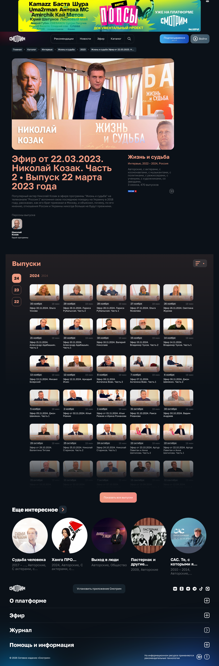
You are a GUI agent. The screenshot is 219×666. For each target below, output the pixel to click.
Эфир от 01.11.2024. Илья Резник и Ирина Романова (111, 414)
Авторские (135, 169)
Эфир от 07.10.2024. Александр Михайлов (109, 486)
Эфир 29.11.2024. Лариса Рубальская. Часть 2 (77, 309)
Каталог (31, 49)
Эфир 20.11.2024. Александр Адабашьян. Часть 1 (76, 345)
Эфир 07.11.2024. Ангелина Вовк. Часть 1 (143, 380)
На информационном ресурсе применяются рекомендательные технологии (169, 657)
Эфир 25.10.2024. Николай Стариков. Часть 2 (78, 449)
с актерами (150, 169)
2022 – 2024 (150, 163)
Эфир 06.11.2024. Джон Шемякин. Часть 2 (176, 380)
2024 (44, 276)
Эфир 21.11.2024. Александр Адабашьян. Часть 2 (43, 345)
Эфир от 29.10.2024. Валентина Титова (41, 449)
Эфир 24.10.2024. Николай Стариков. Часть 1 (111, 449)
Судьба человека (29, 559)
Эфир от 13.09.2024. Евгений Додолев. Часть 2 (144, 486)
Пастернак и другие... (143, 561)
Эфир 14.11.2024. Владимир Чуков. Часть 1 (177, 343)
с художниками (151, 178)
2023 (83, 49)
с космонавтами (144, 171)
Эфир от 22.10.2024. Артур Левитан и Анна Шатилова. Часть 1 (178, 450)
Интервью (47, 49)
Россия (163, 163)
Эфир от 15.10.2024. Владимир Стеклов (41, 486)
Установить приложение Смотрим (99, 588)
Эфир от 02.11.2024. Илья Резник (77, 414)
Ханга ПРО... (64, 559)
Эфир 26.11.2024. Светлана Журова (178, 309)
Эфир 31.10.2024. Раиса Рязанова (143, 414)
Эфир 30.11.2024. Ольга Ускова (43, 309)
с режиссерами (155, 175)
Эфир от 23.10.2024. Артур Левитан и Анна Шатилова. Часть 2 (145, 450)
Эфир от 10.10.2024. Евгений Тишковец (74, 486)
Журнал (21, 630)
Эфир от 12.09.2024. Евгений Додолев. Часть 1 (177, 486)
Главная (17, 49)
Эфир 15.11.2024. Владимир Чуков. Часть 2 (144, 343)
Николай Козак (17, 233)
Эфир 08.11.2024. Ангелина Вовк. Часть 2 (110, 380)
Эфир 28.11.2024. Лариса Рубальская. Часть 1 (110, 309)
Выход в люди (105, 559)
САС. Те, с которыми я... (184, 561)
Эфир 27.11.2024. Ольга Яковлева (143, 309)
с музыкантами (158, 172)
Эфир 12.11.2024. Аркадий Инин (77, 380)
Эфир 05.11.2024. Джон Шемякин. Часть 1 (42, 414)
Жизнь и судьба (66, 49)
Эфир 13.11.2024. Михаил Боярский (44, 380)
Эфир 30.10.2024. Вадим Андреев (176, 414)
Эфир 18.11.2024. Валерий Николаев (111, 343)
